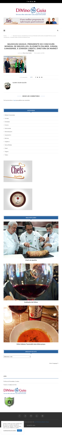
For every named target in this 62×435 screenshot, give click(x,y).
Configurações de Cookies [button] (9, 430)
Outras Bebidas (8, 145)
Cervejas (7, 118)
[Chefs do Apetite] (31, 222)
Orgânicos (7, 141)
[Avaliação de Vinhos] (31, 264)
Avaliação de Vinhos (31, 302)
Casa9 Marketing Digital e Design (41, 422)
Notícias (7, 138)
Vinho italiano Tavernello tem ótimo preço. (31, 344)
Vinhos (6, 155)
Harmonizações (8, 131)
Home (5, 35)
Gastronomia (8, 128)
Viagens (6, 151)
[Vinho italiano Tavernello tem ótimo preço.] (31, 306)
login (14, 100)
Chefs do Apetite (31, 260)
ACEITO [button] (19, 430)
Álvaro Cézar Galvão (27, 53)
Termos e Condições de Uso (10, 384)
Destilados (7, 121)
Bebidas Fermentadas (10, 115)
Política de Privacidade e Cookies (11, 381)
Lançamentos (8, 135)
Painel (6, 148)
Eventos (7, 125)
